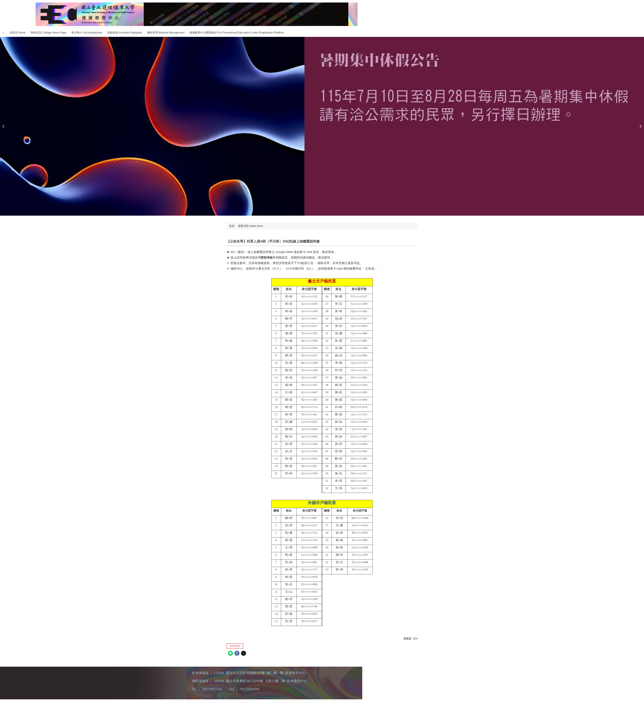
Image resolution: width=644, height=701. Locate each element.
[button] (4, 126)
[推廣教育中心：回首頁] (197, 14)
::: (4, 32)
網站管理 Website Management (165, 32)
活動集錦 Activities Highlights (124, 32)
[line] (231, 654)
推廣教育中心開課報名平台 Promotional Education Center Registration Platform (237, 32)
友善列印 (235, 646)
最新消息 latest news (250, 226)
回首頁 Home (17, 32)
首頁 (231, 226)
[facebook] (237, 654)
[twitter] (244, 654)
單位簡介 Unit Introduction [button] (86, 32)
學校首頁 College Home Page (48, 32)
